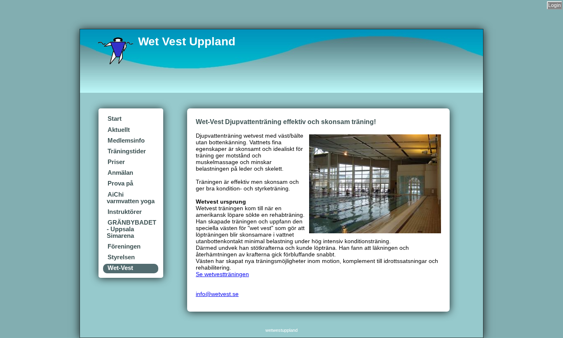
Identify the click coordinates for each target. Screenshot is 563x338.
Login (554, 5)
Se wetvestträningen (222, 274)
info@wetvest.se (217, 294)
